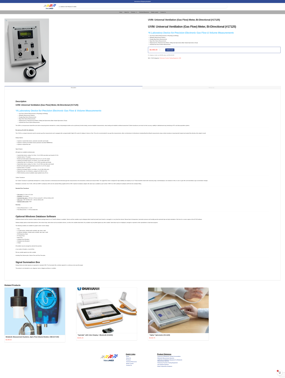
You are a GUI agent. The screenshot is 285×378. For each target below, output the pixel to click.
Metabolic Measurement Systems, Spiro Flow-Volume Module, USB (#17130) (32, 337)
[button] (6, 20)
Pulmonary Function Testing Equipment (169, 58)
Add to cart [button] (35, 332)
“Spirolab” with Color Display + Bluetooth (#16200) (95, 335)
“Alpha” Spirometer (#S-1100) (159, 335)
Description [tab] (73, 87)
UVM (180, 58)
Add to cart (170, 50)
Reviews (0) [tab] (211, 87)
